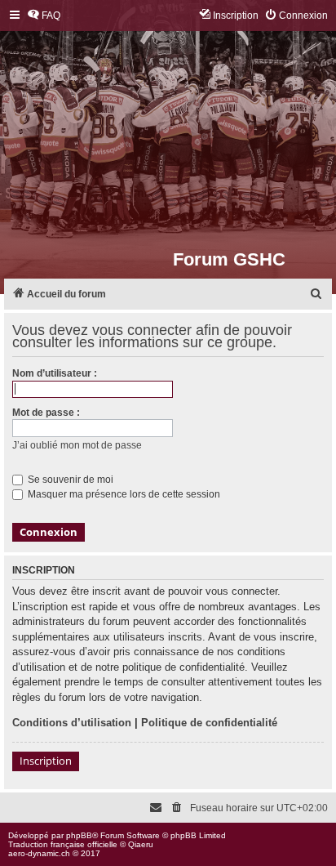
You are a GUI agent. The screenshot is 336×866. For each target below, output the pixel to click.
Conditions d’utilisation (71, 722)
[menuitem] (43, 16)
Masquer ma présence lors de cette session (122, 494)
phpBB (79, 835)
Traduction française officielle (62, 844)
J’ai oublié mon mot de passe (77, 445)
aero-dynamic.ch (39, 853)
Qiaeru (140, 844)
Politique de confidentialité (209, 722)
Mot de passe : (46, 412)
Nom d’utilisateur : (54, 373)
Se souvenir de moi (69, 479)
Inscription (46, 760)
